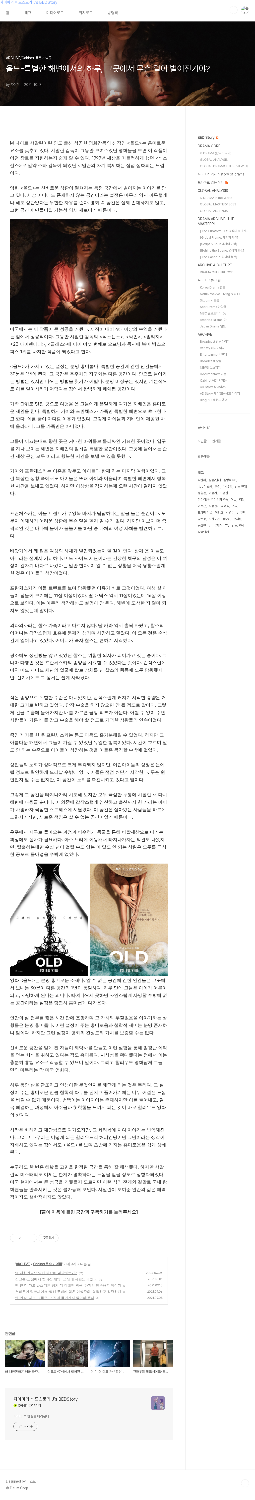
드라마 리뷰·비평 (209, 280)
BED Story (206, 138)
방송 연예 (241, 486)
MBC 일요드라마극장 (213, 313)
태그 (27, 12)
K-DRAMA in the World (216, 198)
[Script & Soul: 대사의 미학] (218, 244)
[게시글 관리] (31, 1238)
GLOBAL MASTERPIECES (218, 204)
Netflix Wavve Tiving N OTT (220, 294)
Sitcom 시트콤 (209, 300)
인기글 (216, 441)
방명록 (113, 12)
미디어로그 (55, 12)
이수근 (202, 506)
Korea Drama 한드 (212, 287)
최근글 (202, 441)
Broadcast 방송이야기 (215, 341)
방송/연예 (238, 525)
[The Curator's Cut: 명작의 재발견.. (224, 231)
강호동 (202, 519)
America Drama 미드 (214, 320)
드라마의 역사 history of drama (221, 174)
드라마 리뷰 (205, 512)
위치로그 (86, 12)
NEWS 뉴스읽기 (210, 367)
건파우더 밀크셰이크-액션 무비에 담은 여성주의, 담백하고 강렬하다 (68, 1291)
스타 (235, 506)
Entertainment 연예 (213, 354)
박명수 (230, 512)
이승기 (213, 493)
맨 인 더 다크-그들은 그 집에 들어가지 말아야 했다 (54, 1298)
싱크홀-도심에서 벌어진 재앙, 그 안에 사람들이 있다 (56, 1279)
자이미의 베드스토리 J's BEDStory (28, 2)
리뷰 (242, 499)
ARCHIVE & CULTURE (215, 265)
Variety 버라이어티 (212, 348)
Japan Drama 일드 (213, 326)
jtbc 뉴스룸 (205, 486)
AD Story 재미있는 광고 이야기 (220, 393)
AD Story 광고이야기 (213, 387)
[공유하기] (25, 1238)
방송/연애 (215, 480)
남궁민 (241, 512)
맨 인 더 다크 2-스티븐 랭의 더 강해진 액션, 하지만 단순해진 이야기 (68, 1285)
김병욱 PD (229, 480)
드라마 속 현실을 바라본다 (31, 1416)
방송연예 (203, 532)
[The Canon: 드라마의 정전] (218, 257)
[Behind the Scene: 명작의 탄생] (222, 250)
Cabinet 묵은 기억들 (47, 1264)
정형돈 (202, 493)
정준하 (226, 519)
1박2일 (227, 486)
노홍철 (224, 493)
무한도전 (214, 519)
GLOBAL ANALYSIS (214, 159)
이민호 (219, 512)
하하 (217, 486)
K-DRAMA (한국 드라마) (215, 153)
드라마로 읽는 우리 (211, 182)
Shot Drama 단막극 (213, 307)
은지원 (237, 519)
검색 (233, 10)
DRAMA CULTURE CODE (217, 272)
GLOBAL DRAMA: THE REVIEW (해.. (225, 166)
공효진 (202, 525)
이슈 (233, 499)
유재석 (218, 525)
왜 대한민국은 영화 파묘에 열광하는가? (46, 1273)
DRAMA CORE (209, 146)
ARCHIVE (23, 1264)
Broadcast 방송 (210, 361)
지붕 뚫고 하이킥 (219, 506)
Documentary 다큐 (213, 374)
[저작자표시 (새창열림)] (61, 1238)
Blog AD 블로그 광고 (213, 400)
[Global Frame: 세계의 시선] (219, 237)
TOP (245, 1483)
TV (227, 525)
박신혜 (202, 480)
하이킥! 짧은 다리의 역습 (213, 499)
